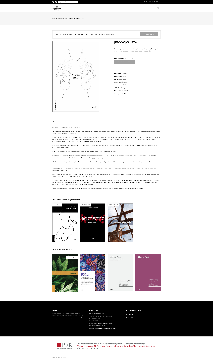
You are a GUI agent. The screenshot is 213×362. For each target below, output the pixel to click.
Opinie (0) (66, 122)
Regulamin (147, 1)
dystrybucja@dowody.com (106, 328)
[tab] (57, 122)
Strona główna (57, 18)
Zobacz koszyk (149, 34)
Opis (53, 122)
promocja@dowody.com (97, 325)
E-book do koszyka (124, 62)
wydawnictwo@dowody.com (103, 323)
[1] (158, 8)
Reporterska (122, 79)
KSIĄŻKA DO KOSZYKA (65, 230)
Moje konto (155, 1)
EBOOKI (71, 18)
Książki (65, 18)
